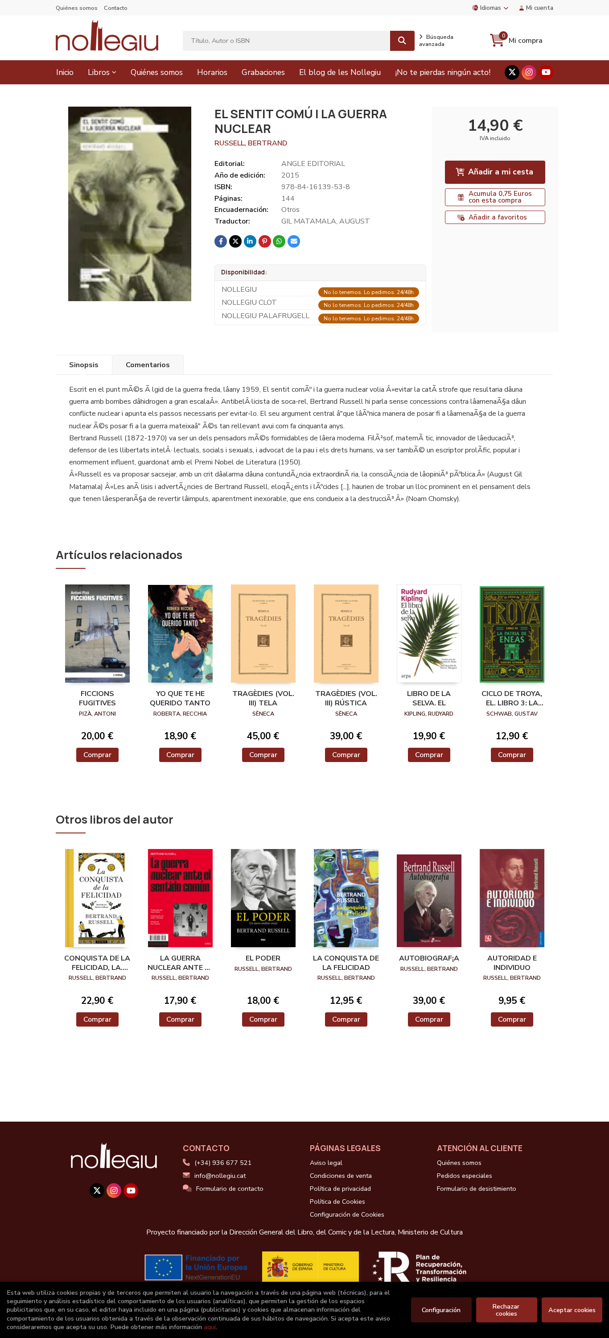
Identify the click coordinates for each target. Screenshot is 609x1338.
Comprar (97, 755)
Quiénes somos (77, 8)
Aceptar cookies (572, 1309)
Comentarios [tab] (148, 365)
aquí (210, 1326)
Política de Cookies (337, 1201)
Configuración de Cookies (347, 1214)
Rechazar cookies (506, 1310)
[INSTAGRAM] (529, 72)
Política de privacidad (340, 1188)
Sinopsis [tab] (84, 365)
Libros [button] (99, 72)
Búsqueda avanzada (436, 40)
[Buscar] (402, 41)
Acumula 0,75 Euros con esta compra (500, 197)
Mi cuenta (539, 8)
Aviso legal (326, 1162)
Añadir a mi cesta (500, 171)
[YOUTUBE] (546, 72)
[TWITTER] (512, 72)
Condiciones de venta (341, 1175)
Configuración (441, 1309)
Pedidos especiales (464, 1175)
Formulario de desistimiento (476, 1188)
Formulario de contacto (229, 1188)
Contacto (116, 8)
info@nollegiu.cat (220, 1175)
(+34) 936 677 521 (223, 1162)
